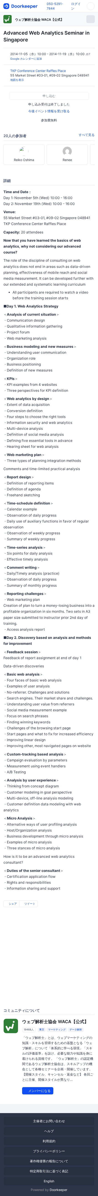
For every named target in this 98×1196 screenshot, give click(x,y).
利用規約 (49, 1141)
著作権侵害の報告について (49, 1161)
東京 (41, 1029)
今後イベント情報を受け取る (49, 111)
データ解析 (76, 1029)
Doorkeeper (58, 1190)
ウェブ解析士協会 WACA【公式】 (39, 19)
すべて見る (87, 135)
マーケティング (57, 1029)
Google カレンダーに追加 (26, 58)
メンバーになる (39, 1091)
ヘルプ (49, 1131)
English (49, 1181)
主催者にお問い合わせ (49, 1121)
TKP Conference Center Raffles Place (38, 71)
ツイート (29, 903)
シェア (12, 903)
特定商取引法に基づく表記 (49, 1171)
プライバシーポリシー (49, 1151)
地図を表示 (17, 80)
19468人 (29, 1029)
